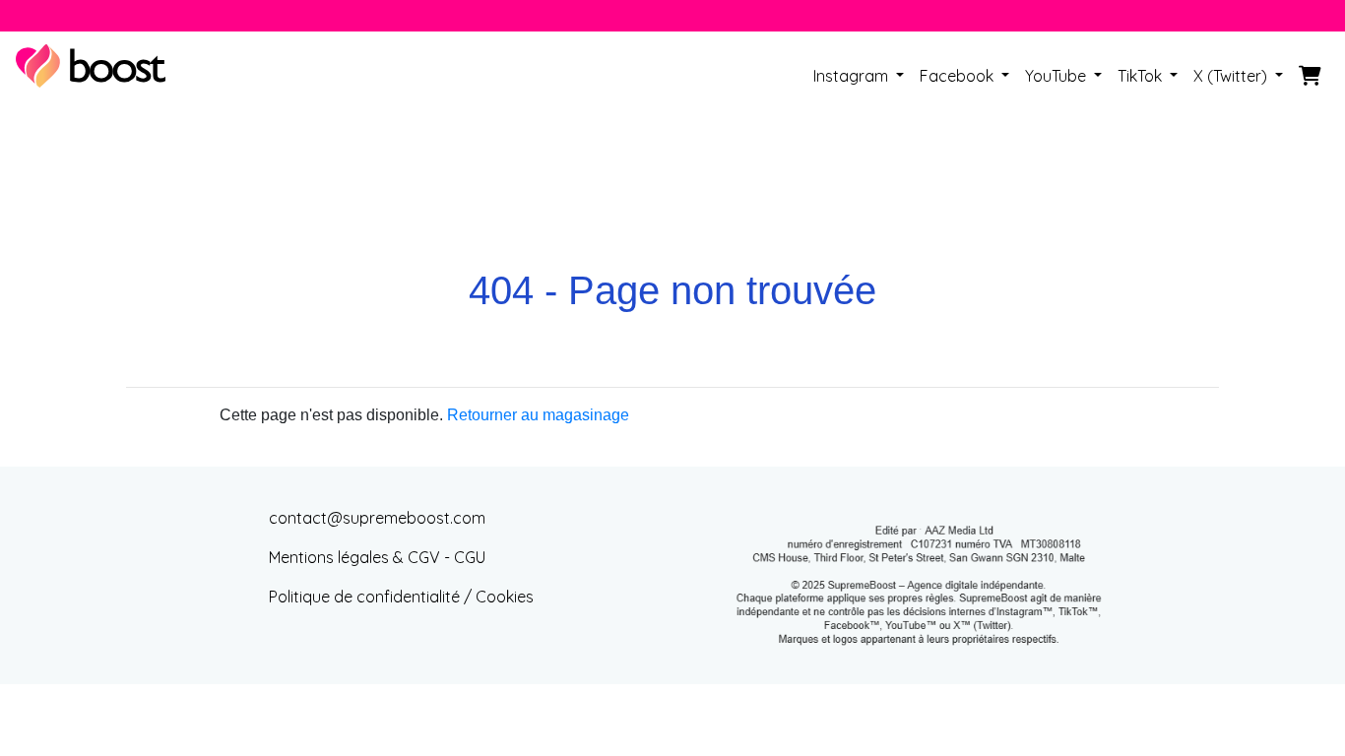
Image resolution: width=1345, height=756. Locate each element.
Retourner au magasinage (538, 415)
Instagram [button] (852, 76)
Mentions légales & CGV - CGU (377, 557)
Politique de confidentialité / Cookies (401, 596)
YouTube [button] (1057, 76)
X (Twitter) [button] (1232, 76)
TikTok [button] (1142, 76)
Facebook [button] (958, 76)
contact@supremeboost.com (377, 518)
